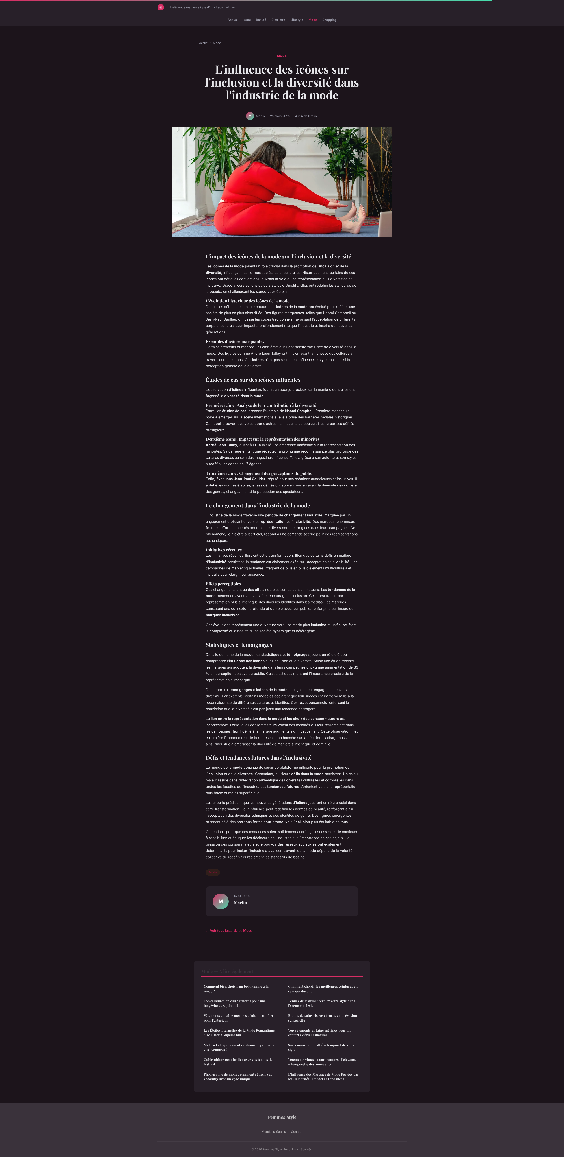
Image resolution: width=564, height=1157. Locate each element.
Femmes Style (282, 1117)
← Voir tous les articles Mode (229, 931)
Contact (296, 1131)
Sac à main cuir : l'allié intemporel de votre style (321, 1047)
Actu (247, 20)
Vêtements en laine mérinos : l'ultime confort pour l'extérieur (238, 1017)
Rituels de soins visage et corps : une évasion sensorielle (322, 1017)
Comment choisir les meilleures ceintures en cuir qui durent (323, 988)
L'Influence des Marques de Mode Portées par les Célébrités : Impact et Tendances (323, 1076)
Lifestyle (296, 20)
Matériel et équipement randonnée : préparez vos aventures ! (239, 1047)
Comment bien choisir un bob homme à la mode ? (236, 988)
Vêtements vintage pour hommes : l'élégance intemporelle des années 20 (322, 1061)
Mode (312, 20)
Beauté (261, 20)
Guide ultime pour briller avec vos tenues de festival (238, 1061)
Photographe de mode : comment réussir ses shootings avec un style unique (238, 1076)
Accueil (233, 20)
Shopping (329, 20)
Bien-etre (278, 20)
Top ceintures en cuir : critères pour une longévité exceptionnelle (235, 1003)
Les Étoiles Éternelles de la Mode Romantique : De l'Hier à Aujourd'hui (239, 1032)
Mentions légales (274, 1131)
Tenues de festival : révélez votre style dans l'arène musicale (321, 1003)
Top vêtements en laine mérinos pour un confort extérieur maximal (319, 1032)
